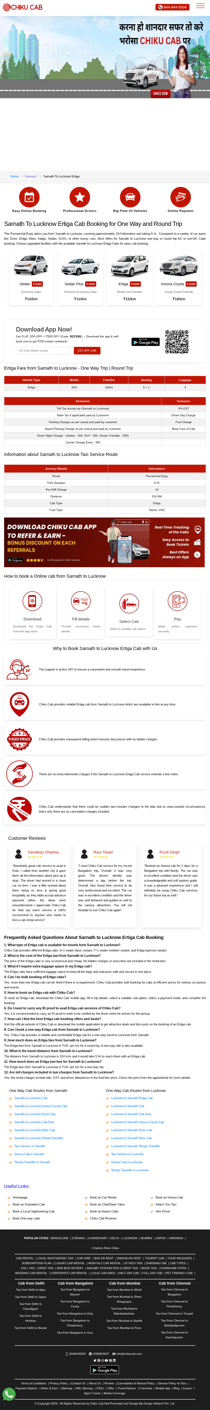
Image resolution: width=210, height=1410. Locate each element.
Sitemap (67, 1388)
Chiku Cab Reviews (103, 1218)
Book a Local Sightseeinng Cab (34, 1211)
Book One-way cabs (26, 1218)
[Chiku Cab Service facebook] (98, 1360)
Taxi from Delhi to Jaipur (30, 1296)
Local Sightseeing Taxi (55, 1258)
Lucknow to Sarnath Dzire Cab (131, 1130)
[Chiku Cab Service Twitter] (95, 1360)
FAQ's (100, 1388)
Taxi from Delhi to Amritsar (30, 1318)
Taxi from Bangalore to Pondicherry (75, 1323)
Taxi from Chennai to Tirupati (174, 1313)
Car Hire (84, 1258)
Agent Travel (92, 1393)
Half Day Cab (129, 1273)
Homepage (20, 1197)
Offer (111, 1388)
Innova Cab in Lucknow (127, 1162)
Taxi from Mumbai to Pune (124, 1327)
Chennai (78, 1238)
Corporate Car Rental (69, 1273)
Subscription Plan (36, 1263)
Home (14, 176)
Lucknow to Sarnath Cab (127, 1106)
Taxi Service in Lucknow (127, 1154)
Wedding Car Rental (31, 1273)
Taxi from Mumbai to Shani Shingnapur (124, 1299)
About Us (95, 1383)
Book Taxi (149, 1268)
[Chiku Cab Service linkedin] (114, 1360)
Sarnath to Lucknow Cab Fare (34, 1122)
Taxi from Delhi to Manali (31, 1327)
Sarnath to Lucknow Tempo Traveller (38, 1138)
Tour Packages (180, 1258)
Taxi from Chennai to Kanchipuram (174, 1335)
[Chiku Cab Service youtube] (106, 1360)
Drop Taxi (46, 1268)
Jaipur (161, 1238)
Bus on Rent (104, 1258)
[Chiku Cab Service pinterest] (110, 1360)
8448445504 (77, 1353)
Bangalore (59, 1238)
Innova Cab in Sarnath (29, 1154)
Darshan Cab (156, 1263)
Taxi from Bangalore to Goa (75, 1332)
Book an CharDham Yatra (107, 1204)
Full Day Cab (152, 1273)
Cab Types (178, 1263)
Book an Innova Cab (169, 1197)
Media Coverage (114, 1393)
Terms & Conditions (33, 1383)
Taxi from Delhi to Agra (30, 1289)
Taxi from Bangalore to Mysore (75, 1292)
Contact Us (78, 1383)
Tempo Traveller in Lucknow (129, 1170)
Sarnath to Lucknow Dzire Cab (34, 1114)
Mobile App (163, 1388)
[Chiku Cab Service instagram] (102, 1360)
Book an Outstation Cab (29, 1204)
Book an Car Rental (103, 1197)
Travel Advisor (127, 1388)
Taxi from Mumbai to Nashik (124, 1320)
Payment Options (26, 1388)
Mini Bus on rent (70, 1268)
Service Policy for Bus (172, 1383)
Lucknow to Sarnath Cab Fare (131, 1114)
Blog (176, 1388)
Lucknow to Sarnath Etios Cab (131, 1138)
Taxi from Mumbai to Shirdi (124, 1289)
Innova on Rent (129, 1258)
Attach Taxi (133, 1263)
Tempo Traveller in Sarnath (32, 1162)
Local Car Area (103, 1273)
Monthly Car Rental (104, 1263)
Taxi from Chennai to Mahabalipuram (174, 1323)
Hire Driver (163, 1211)
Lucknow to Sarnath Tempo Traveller (135, 1146)
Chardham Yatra (173, 1268)
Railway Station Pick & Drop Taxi (112, 1268)
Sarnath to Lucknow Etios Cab (34, 1130)
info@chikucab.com (129, 1353)
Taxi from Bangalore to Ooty (75, 1313)
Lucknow (130, 1238)
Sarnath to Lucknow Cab (30, 1098)
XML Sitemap (84, 1388)
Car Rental (25, 1258)
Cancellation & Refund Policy (136, 1383)
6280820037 (101, 1353)
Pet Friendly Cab (179, 1273)
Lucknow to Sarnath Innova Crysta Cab (137, 1122)
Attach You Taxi (166, 1204)
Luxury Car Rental (70, 1263)
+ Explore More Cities (105, 1248)
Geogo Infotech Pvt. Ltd (159, 1403)
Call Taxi (28, 1268)
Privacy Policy (59, 1383)
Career (187, 1388)
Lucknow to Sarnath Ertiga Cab (132, 1098)
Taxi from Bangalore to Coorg (75, 1304)
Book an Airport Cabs (104, 1211)
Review (109, 1383)
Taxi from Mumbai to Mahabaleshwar (124, 1311)
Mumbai (146, 1238)
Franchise (145, 1388)
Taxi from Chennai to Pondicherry (174, 1304)
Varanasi (31, 176)
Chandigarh (97, 1238)
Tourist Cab (154, 1258)
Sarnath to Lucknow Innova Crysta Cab (40, 1106)
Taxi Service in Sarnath (29, 1146)
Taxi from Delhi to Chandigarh (30, 1306)
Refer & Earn (49, 1388)
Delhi (115, 1238)
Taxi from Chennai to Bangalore (174, 1292)
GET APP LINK (87, 350)
